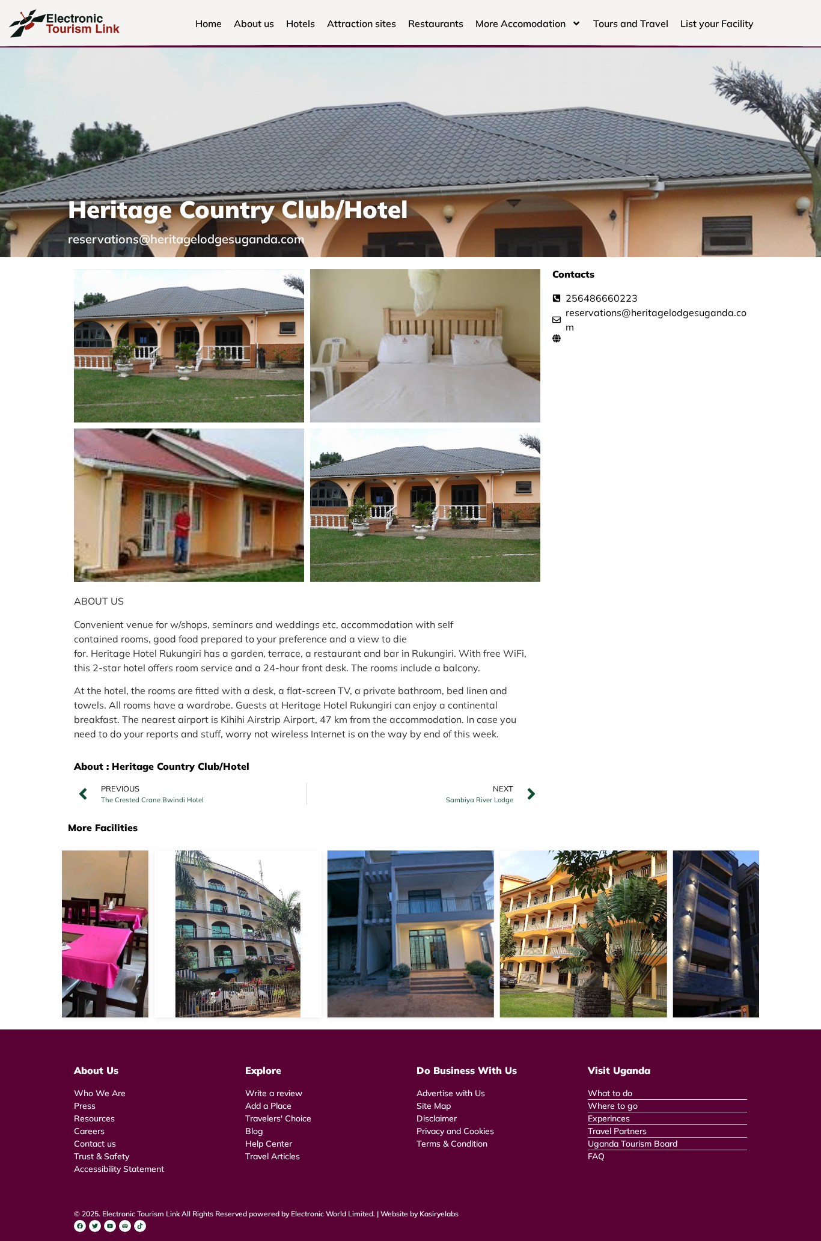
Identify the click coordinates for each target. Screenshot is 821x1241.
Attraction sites (361, 23)
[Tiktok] (140, 1226)
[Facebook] (80, 1226)
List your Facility (717, 23)
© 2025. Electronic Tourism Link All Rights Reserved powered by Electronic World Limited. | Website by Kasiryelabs (266, 1213)
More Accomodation (520, 23)
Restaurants (435, 23)
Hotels (300, 23)
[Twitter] (95, 1226)
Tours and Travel (630, 23)
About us (254, 23)
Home (208, 23)
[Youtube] (110, 1226)
